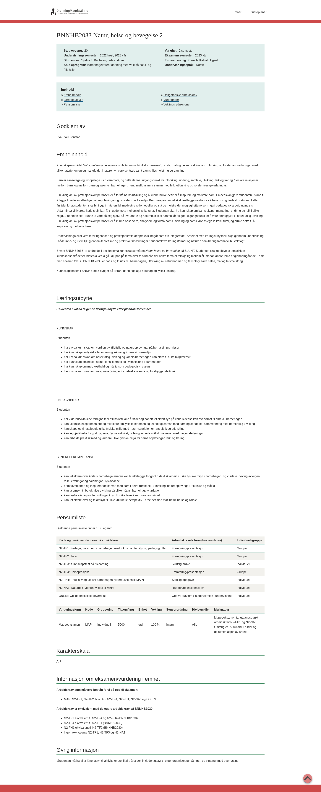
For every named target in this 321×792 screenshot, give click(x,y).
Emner (237, 12)
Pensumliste (72, 104)
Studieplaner (257, 12)
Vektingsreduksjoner (176, 104)
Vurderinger (171, 99)
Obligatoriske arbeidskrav (180, 95)
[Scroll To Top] (307, 778)
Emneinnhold (72, 95)
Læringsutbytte (73, 99)
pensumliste (79, 528)
